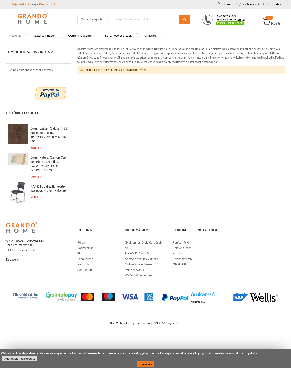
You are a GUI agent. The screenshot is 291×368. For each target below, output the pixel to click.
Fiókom (227, 4)
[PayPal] (175, 298)
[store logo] (32, 19)
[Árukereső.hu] (203, 295)
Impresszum (85, 248)
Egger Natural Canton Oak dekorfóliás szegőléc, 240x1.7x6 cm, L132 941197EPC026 (48, 163)
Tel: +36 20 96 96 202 (20, 249)
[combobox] (150, 19)
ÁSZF (128, 248)
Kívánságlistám (252, 4)
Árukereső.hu (198, 301)
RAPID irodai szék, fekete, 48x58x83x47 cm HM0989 (48, 188)
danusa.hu (84, 269)
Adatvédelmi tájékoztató (141, 259)
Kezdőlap (15, 35)
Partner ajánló (134, 269)
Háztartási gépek (44, 35)
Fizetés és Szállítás (137, 253)
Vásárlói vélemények (138, 275)
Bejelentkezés (21, 4)
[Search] (184, 19)
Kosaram (178, 253)
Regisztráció (47, 4)
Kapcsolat (12, 259)
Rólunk (81, 242)
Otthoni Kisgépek (80, 35)
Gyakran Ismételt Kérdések (143, 242)
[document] (145, 358)
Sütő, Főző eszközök (118, 35)
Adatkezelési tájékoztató (19, 358)
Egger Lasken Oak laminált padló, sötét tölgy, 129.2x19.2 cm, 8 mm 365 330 (48, 134)
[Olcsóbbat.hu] (25, 295)
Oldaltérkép (85, 259)
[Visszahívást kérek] (221, 16)
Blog (80, 253)
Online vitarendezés (138, 264)
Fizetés (276, 4)
